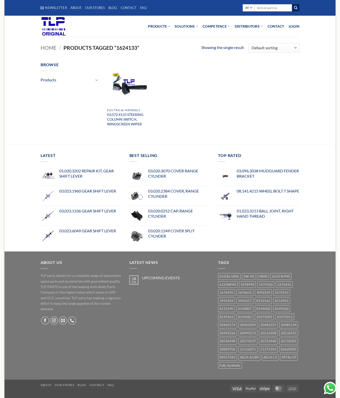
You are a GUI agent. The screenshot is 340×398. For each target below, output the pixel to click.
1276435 (284, 285)
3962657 (245, 301)
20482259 (268, 325)
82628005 (289, 349)
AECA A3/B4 (249, 357)
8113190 (226, 309)
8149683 (245, 317)
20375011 (285, 317)
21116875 (248, 349)
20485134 (289, 325)
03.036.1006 (229, 276)
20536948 (227, 341)
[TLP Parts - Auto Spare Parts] (71, 26)
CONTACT (276, 26)
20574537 (248, 341)
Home (49, 48)
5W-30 (248, 276)
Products (48, 79)
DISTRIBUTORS (247, 26)
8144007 (245, 309)
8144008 (263, 309)
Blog (113, 8)
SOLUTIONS (185, 26)
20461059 (248, 325)
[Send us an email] (63, 320)
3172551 (282, 293)
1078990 (247, 285)
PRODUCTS (157, 26)
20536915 (289, 333)
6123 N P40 (281, 276)
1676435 (226, 293)
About (76, 8)
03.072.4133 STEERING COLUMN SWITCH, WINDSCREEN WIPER (125, 119)
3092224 (263, 293)
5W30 (263, 276)
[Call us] (72, 320)
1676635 (245, 293)
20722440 (268, 341)
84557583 (227, 357)
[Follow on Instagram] (54, 320)
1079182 (266, 285)
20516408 (268, 333)
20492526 (227, 333)
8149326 (282, 309)
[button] (54, 7)
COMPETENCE (215, 26)
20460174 (227, 325)
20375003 (264, 317)
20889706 (227, 349)
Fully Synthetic (230, 365)
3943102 (226, 301)
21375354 (268, 349)
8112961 (282, 301)
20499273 (248, 333)
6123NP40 (228, 285)
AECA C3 (270, 357)
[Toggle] (97, 80)
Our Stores (95, 8)
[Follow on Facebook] (45, 320)
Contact (129, 8)
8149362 (226, 317)
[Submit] (295, 8)
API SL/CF (289, 357)
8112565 (263, 301)
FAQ (143, 8)
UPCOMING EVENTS (161, 277)
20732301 (289, 341)
